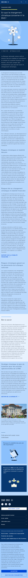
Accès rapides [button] (4, 518)
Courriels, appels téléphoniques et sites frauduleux (13, 538)
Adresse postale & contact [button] (7, 515)
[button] (21, 2)
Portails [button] (3, 524)
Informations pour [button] (5, 521)
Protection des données (7, 536)
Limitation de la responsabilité (16, 533)
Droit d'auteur (4, 533)
